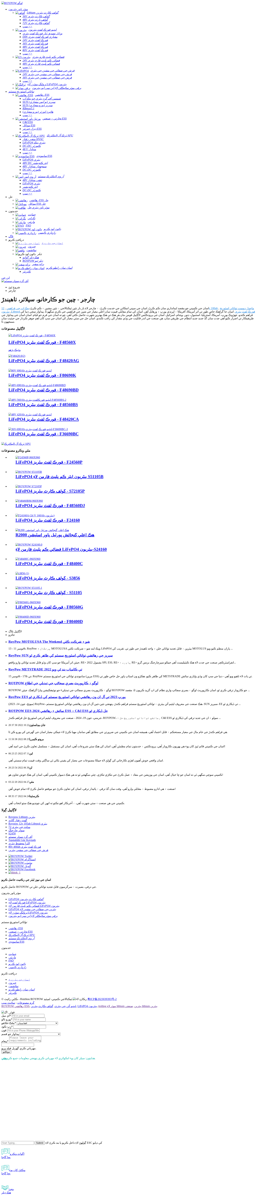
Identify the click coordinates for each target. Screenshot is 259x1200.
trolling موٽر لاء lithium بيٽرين (119, 1006)
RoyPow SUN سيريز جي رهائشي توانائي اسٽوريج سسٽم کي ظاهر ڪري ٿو (60, 655)
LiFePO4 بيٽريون (87, 1006)
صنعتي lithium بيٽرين (141, 1006)
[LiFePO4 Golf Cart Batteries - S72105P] (29, 486)
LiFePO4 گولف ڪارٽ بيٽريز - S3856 (48, 578)
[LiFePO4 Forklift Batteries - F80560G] (28, 602)
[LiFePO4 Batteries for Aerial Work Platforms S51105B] (29, 471)
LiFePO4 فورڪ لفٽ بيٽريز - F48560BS (43, 404)
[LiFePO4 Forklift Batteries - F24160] (35, 515)
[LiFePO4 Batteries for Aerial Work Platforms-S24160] (29, 544)
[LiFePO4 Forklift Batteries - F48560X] (32, 335)
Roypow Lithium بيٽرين (21, 816)
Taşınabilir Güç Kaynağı (22, 840)
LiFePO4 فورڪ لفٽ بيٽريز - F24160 (48, 520)
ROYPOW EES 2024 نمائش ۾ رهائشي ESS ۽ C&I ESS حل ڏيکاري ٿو (58, 711)
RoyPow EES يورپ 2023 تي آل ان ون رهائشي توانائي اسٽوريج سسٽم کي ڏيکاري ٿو (67, 697)
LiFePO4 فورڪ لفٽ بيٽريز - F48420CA (43, 419)
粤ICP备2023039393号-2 (102, 999)
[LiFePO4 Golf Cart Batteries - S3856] (22, 573)
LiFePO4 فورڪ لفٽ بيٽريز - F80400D (49, 621)
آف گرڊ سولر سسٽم (20, 836)
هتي (3, 1058)
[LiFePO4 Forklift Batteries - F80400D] (28, 616)
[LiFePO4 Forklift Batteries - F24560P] (28, 457)
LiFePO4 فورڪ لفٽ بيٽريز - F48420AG (43, 360)
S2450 (12, 833)
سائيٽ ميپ (8, 1002)
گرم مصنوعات (25, 1002)
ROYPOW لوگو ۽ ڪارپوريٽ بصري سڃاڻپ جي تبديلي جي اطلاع (53, 683)
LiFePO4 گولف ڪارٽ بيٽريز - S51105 (49, 592)
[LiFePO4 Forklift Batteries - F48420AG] (16, 355)
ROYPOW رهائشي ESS (15, 1006)
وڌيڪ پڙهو (14, 349)
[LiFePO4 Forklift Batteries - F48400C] (28, 558)
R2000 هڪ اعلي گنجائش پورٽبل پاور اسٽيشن (55, 534)
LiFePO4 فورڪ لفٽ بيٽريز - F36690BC (43, 434)
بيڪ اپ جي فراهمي (17, 308)
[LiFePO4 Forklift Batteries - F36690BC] (38, 429)
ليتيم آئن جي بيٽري (65, 1006)
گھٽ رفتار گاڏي (17, 820)
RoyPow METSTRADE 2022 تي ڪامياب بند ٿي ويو (45, 669)
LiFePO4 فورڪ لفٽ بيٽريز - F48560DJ (50, 505)
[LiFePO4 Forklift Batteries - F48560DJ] (29, 500)
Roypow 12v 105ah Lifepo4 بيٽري (27, 823)
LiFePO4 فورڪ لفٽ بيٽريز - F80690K (42, 375)
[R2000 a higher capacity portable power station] (42, 530)
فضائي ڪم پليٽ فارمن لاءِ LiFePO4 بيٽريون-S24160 (61, 549)
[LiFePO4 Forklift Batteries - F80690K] (30, 370)
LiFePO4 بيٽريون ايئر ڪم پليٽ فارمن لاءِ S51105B (59, 476)
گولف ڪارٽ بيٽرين (42, 1006)
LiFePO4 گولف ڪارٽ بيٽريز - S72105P (50, 491)
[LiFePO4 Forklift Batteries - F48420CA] (30, 414)
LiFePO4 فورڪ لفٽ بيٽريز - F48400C (49, 563)
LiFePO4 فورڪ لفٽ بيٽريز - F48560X (42, 342)
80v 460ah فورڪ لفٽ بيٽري (24, 846)
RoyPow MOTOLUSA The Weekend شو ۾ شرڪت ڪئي (49, 642)
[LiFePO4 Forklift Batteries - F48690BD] (37, 385)
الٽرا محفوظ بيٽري (19, 843)
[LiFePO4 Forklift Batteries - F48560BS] (37, 399)
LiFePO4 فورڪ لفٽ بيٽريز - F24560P (49, 462)
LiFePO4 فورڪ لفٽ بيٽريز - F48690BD (43, 390)
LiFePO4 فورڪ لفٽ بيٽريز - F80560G (49, 607)
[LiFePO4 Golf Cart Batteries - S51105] (29, 587)
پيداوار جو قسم (10, 1034)
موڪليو (6, 1052)
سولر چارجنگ (16, 830)
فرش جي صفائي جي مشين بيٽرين (28, 850)
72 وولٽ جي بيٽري (19, 826)
